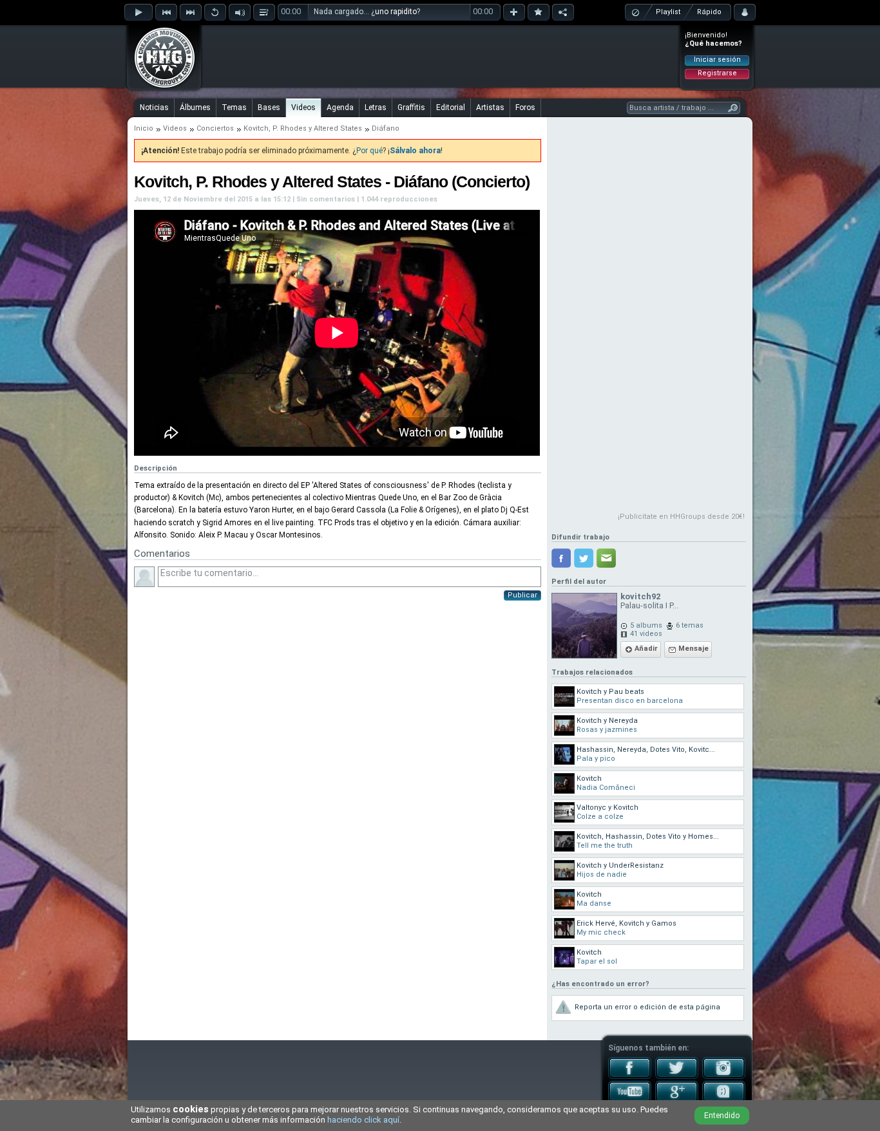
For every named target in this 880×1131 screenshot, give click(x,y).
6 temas (689, 625)
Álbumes (195, 107)
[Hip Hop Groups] (160, 86)
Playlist (668, 12)
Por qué (369, 150)
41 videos (646, 634)
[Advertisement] (440, 56)
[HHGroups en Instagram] (723, 1076)
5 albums (646, 625)
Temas (234, 107)
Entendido (722, 1115)
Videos (303, 107)
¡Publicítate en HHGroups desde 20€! (681, 516)
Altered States (338, 128)
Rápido (709, 12)
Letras (376, 107)
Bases (269, 107)
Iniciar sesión (717, 59)
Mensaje (693, 648)
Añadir (646, 648)
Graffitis (411, 107)
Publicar (522, 595)
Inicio (143, 128)
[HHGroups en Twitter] (676, 1076)
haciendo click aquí (363, 1120)
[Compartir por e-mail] (606, 558)
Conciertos (215, 128)
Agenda (340, 107)
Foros (525, 107)
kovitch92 (640, 596)
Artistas (490, 107)
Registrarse (717, 73)
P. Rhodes (290, 128)
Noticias (154, 107)
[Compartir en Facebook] (561, 558)
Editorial (450, 107)
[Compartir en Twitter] (583, 558)
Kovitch (256, 128)
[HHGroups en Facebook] (629, 1076)
